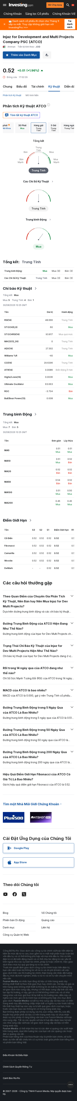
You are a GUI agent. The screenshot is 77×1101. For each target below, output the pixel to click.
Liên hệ (45, 927)
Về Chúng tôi (49, 912)
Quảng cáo (47, 920)
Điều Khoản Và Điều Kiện (15, 1055)
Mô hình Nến (32, 95)
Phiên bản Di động (14, 920)
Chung (7, 86)
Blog (5, 912)
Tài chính (37, 86)
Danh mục (9, 927)
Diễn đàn (70, 86)
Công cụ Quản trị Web (16, 934)
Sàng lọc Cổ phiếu (37, 13)
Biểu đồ (21, 86)
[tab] (22, 127)
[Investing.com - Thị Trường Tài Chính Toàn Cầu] (21, 5)
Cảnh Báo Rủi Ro (11, 1078)
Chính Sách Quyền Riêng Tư (17, 1066)
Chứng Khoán (13, 13)
